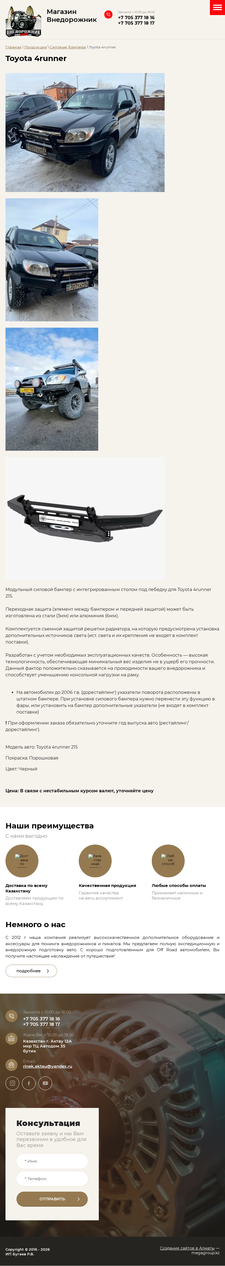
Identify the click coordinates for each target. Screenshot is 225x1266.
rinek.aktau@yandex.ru (47, 1066)
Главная (13, 47)
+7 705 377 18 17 (136, 23)
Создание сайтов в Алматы (187, 1248)
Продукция (35, 47)
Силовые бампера (68, 47)
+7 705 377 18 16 (136, 17)
